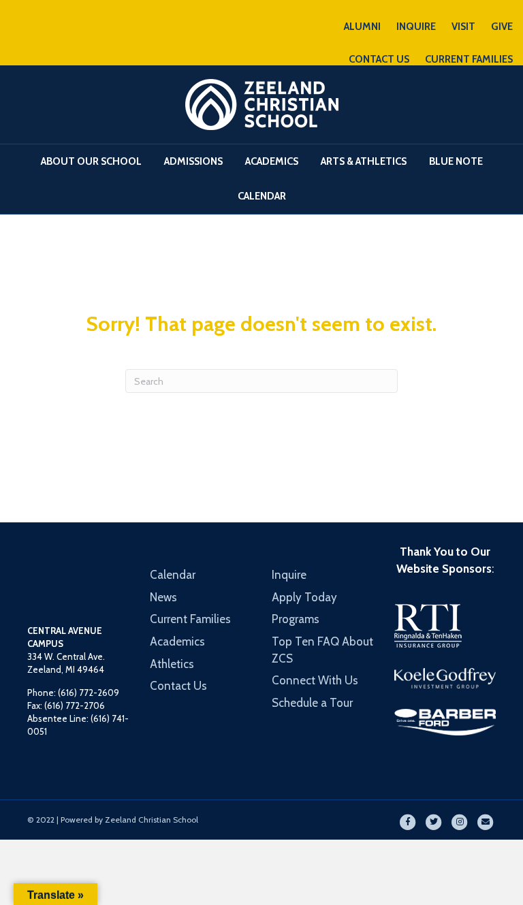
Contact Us (178, 686)
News (163, 597)
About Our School (91, 161)
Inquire (289, 575)
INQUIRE (416, 26)
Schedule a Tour (312, 703)
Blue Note (456, 161)
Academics (271, 161)
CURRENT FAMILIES (469, 59)
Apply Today (304, 597)
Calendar (262, 196)
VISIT (463, 26)
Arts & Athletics (364, 161)
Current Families (190, 619)
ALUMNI (362, 26)
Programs (295, 619)
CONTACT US (379, 59)
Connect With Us (315, 680)
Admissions (193, 161)
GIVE (502, 26)
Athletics (172, 664)
